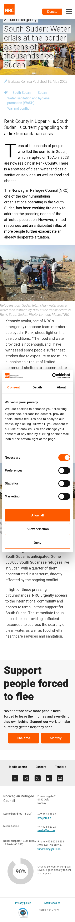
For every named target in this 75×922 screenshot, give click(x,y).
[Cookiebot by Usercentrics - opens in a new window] (53, 376)
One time (23, 738)
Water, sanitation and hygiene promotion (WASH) (28, 100)
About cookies (52, 903)
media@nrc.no (46, 830)
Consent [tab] (13, 387)
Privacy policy (23, 903)
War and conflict (18, 108)
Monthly (55, 738)
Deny (37, 542)
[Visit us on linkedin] (49, 778)
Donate (52, 12)
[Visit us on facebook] (15, 778)
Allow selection (37, 529)
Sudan (42, 93)
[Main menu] (69, 11)
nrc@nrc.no (44, 818)
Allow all (37, 515)
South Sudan (21, 93)
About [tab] (61, 387)
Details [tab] (37, 387)
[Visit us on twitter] (37, 778)
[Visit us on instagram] (26, 778)
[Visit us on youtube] (60, 778)
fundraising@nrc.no (49, 849)
